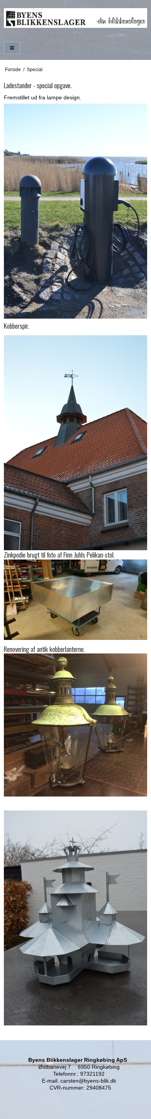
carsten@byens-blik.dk (88, 1081)
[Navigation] (12, 48)
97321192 (92, 1074)
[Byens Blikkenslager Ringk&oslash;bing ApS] (75, 18)
